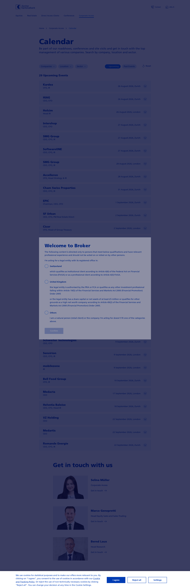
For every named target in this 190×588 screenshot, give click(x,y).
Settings (157, 580)
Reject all (136, 580)
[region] (95, 579)
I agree (116, 580)
